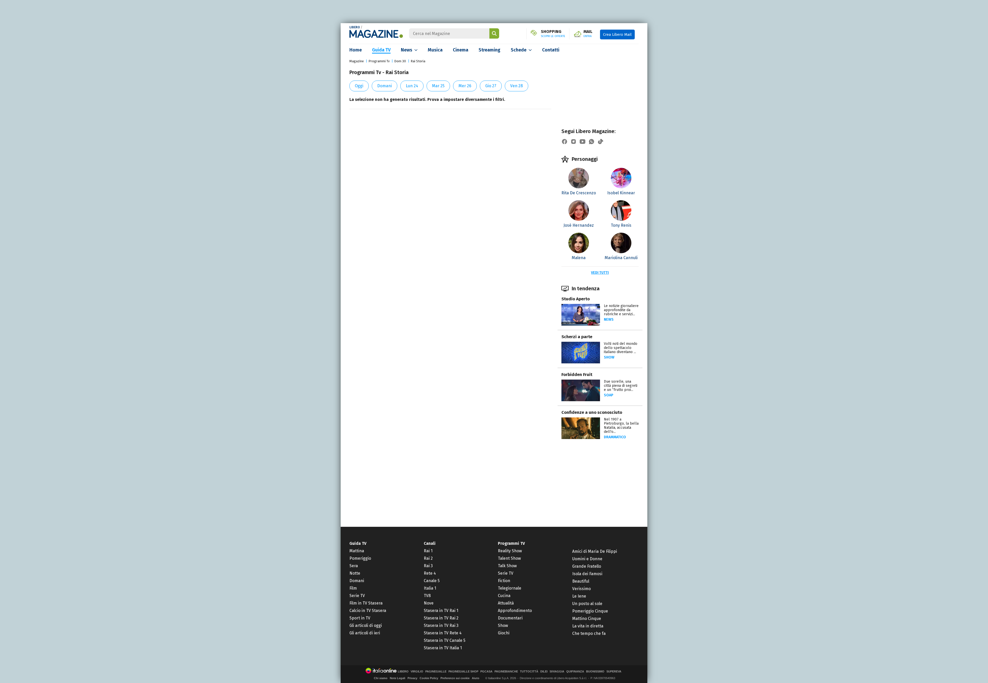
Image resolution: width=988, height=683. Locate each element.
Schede (518, 50)
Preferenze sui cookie (455, 678)
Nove (429, 603)
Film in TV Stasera (366, 603)
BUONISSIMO (595, 671)
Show (609, 357)
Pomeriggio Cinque (590, 611)
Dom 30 (400, 61)
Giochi (503, 633)
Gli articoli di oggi (365, 625)
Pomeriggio (360, 558)
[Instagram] (573, 141)
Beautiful (580, 581)
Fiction (504, 580)
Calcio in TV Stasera (367, 610)
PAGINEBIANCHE (506, 671)
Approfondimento (515, 610)
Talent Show (509, 558)
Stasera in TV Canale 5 (444, 640)
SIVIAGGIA (557, 671)
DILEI (544, 671)
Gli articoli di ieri (364, 633)
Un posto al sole (587, 603)
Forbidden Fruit (576, 374)
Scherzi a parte (576, 336)
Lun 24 (412, 85)
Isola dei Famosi (587, 573)
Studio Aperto (575, 299)
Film (353, 588)
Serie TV (357, 595)
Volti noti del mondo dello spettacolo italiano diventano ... (620, 348)
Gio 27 (490, 85)
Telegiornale (509, 588)
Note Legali (397, 678)
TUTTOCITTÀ (529, 671)
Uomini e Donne (587, 558)
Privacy (412, 678)
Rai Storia (418, 61)
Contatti (550, 50)
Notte (354, 573)
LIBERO (354, 27)
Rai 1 (428, 550)
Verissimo (581, 588)
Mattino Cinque (586, 618)
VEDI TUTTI (600, 272)
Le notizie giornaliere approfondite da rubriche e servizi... (621, 310)
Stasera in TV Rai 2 (441, 618)
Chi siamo (380, 678)
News (406, 50)
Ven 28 (516, 85)
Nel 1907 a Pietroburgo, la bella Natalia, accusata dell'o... (621, 425)
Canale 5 (432, 580)
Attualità (506, 603)
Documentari (510, 618)
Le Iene (579, 596)
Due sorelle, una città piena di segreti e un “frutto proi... (620, 385)
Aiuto (475, 678)
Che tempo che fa (589, 633)
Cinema (460, 50)
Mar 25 (438, 85)
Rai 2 (428, 558)
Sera (353, 565)
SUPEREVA (613, 671)
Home (355, 50)
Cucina (504, 595)
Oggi (359, 85)
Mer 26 (464, 85)
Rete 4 (430, 573)
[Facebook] (564, 141)
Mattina (356, 550)
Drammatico (615, 437)
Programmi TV (511, 543)
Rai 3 (428, 565)
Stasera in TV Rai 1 (441, 610)
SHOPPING (553, 34)
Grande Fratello (586, 566)
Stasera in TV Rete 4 (443, 633)
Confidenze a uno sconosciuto (591, 412)
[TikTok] (600, 141)
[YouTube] (582, 141)
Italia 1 (430, 588)
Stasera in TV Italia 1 (443, 647)
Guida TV (381, 50)
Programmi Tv (379, 61)
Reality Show (510, 550)
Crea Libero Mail (617, 34)
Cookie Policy (429, 678)
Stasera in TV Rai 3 (441, 625)
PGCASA (486, 671)
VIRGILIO (417, 671)
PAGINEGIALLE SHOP (463, 671)
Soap (608, 395)
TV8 (427, 595)
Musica (435, 50)
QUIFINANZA (575, 671)
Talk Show (507, 565)
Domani (384, 85)
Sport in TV (359, 618)
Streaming (489, 50)
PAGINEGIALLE (435, 671)
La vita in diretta (587, 626)
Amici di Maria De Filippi (594, 551)
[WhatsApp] (591, 141)
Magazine (356, 61)
